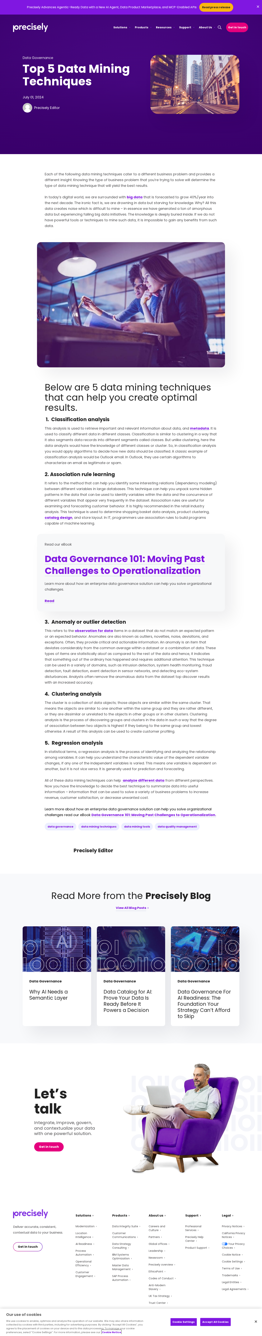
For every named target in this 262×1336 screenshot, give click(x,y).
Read (49, 600)
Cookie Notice (231, 1255)
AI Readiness (84, 1244)
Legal (226, 1215)
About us (156, 1215)
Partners (154, 1237)
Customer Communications (124, 1235)
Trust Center (157, 1303)
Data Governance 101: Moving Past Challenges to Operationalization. (153, 814)
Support (185, 27)
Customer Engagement (84, 1274)
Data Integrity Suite (125, 1226)
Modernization (85, 1226)
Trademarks (230, 1275)
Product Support (196, 1248)
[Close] (256, 1321)
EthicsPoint (156, 1271)
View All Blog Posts (131, 908)
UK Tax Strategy (159, 1296)
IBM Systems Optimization (121, 1256)
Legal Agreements (234, 1289)
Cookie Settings (232, 1261)
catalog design (58, 517)
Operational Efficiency (83, 1263)
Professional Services (193, 1228)
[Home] (30, 27)
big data (135, 197)
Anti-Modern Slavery (157, 1287)
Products (141, 27)
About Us (205, 27)
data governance (60, 827)
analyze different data (143, 780)
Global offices (158, 1244)
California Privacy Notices (233, 1235)
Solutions (120, 27)
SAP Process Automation (120, 1278)
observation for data (94, 630)
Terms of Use (231, 1268)
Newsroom (156, 1258)
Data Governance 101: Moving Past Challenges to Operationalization (125, 564)
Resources (163, 27)
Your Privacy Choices (233, 1246)
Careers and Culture (157, 1228)
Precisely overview (161, 1265)
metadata (199, 428)
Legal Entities (230, 1282)
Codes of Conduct (161, 1278)
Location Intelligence (83, 1235)
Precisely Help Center (194, 1239)
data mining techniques (98, 827)
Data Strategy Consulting (121, 1246)
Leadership (156, 1251)
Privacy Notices (232, 1226)
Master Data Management (121, 1267)
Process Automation (84, 1253)
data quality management (177, 827)
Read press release (216, 7)
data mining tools (137, 827)
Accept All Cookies (215, 1322)
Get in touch (237, 27)
